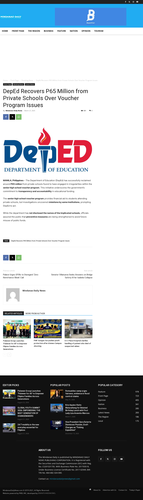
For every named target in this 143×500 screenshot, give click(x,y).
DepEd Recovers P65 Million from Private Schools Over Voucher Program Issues (40, 241)
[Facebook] (125, 2)
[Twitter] (129, 2)
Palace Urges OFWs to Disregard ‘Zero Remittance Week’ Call (20, 276)
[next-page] (9, 354)
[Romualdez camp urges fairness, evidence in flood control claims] (56, 394)
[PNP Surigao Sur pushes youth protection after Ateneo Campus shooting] (48, 328)
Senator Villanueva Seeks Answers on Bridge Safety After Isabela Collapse (71, 276)
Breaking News (27, 80)
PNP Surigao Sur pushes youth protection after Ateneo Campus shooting (48, 343)
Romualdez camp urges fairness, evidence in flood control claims (77, 393)
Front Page (14, 80)
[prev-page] (5, 354)
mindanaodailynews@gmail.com (65, 478)
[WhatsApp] (19, 117)
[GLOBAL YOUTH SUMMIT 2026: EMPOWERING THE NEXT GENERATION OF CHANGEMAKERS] (9, 410)
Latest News (30, 84)
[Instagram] (133, 2)
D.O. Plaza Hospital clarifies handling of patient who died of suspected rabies (78, 343)
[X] (12, 117)
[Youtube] (137, 2)
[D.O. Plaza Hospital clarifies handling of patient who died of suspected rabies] (78, 328)
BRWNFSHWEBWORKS (46, 493)
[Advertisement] (71, 55)
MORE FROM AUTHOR (35, 313)
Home (5, 80)
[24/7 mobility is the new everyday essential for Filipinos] (9, 427)
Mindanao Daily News (14, 111)
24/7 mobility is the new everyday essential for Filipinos (28, 427)
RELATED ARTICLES (13, 313)
